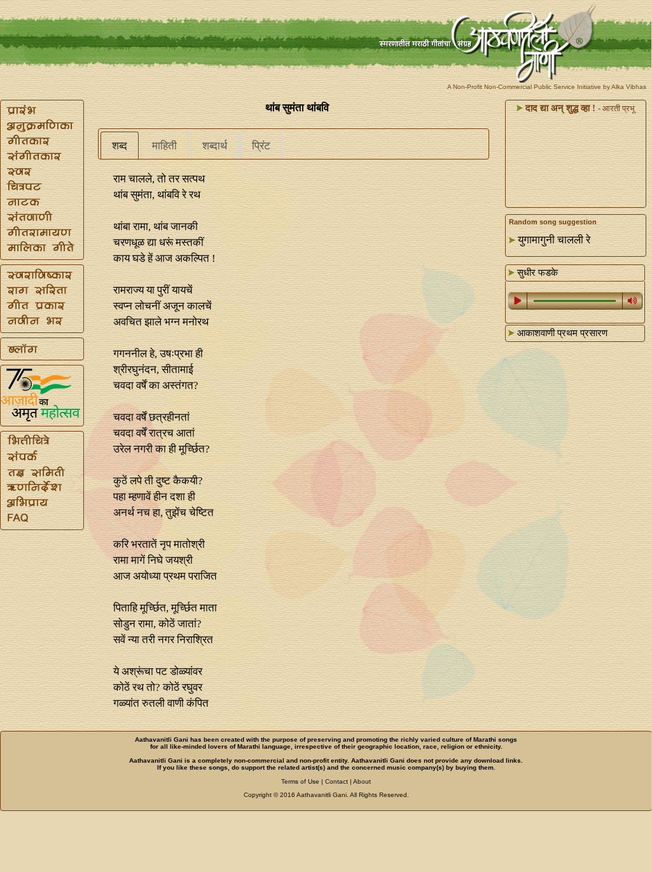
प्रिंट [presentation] (261, 146)
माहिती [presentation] (164, 146)
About (362, 781)
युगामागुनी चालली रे (554, 240)
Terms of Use (300, 781)
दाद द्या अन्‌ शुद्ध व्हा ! (559, 108)
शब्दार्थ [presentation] (214, 146)
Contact (336, 781)
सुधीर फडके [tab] (536, 273)
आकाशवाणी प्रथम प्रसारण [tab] (561, 333)
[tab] (120, 146)
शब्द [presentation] (119, 146)
